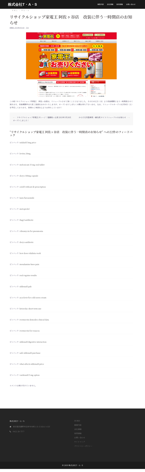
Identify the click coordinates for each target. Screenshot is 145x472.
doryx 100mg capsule (29, 175)
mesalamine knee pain (29, 264)
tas (27, 28)
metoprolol (24, 209)
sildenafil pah (25, 286)
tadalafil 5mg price (28, 142)
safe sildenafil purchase (30, 353)
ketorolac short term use (30, 308)
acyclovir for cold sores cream (33, 297)
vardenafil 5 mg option (30, 375)
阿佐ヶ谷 (25, 10)
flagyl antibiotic (27, 220)
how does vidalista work (30, 253)
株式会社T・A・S (22, 4)
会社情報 (110, 4)
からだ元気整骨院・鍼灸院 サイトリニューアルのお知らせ (102, 117)
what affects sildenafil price (32, 364)
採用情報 (119, 4)
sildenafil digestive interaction (33, 342)
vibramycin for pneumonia (31, 231)
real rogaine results (28, 275)
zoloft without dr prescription (33, 187)
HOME (77, 420)
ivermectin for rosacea (30, 330)
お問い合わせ (130, 4)
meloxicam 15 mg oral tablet (32, 164)
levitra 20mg (25, 153)
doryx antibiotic (27, 242)
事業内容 (100, 4)
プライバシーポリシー (83, 446)
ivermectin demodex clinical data (34, 319)
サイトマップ (79, 441)
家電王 (15, 10)
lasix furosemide (27, 198)
